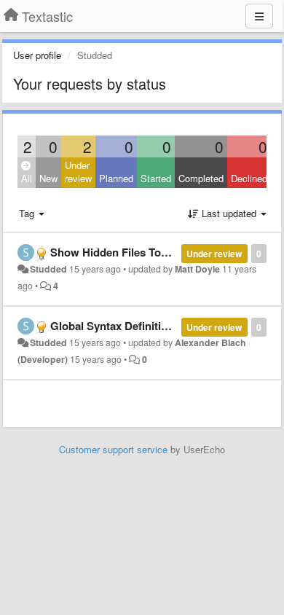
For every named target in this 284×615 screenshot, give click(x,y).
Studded (48, 268)
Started (156, 178)
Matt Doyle (197, 268)
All (26, 178)
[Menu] (259, 16)
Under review (78, 172)
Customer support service (113, 449)
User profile (37, 55)
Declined (249, 178)
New (48, 178)
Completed (201, 178)
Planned (116, 178)
